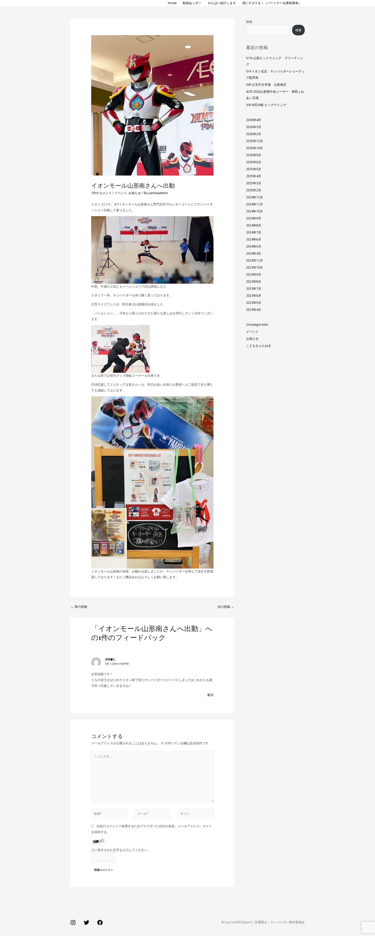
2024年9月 (253, 218)
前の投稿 (79, 606)
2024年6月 (253, 239)
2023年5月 (253, 302)
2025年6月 (253, 162)
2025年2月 (253, 190)
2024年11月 (254, 204)
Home (172, 3)
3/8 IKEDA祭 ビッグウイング (266, 105)
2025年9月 (253, 155)
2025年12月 (254, 141)
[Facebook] (100, 922)
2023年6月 (253, 295)
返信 (210, 695)
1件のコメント (101, 193)
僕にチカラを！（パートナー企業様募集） (272, 3)
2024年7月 (253, 232)
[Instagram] (73, 922)
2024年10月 (254, 211)
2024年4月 (253, 253)
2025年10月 (254, 148)
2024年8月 (253, 225)
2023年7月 (253, 288)
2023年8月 (253, 281)
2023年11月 (254, 260)
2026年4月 (253, 120)
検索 (249, 22)
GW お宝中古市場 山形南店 (266, 84)
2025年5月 (253, 169)
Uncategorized (257, 324)
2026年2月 (253, 134)
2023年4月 (253, 310)
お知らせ (135, 193)
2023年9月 (253, 274)
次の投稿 (226, 606)
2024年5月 (253, 246)
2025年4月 (253, 176)
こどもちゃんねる (258, 345)
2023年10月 (254, 267)
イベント (120, 193)
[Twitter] (86, 922)
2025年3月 (253, 183)
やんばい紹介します (222, 3)
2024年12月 (254, 197)
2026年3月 (253, 127)
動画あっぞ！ (192, 3)
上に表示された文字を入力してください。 (121, 850)
